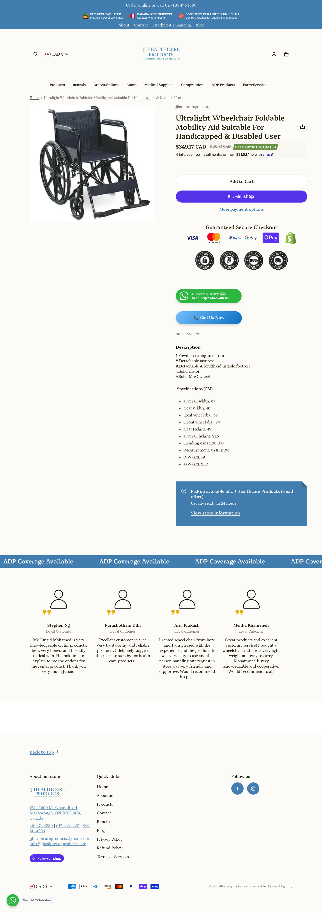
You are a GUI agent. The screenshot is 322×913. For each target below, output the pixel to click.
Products (57, 84)
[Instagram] (253, 788)
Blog (200, 25)
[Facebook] (237, 788)
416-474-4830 (41, 826)
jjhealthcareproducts (228, 886)
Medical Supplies (158, 84)
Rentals (79, 84)
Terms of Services (113, 857)
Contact (141, 25)
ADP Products (223, 84)
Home (34, 98)
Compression (192, 84)
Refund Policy (109, 848)
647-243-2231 (68, 826)
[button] (36, 54)
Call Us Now (208, 317)
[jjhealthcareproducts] (161, 54)
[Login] (274, 54)
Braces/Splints (106, 84)
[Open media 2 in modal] (92, 164)
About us (105, 795)
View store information (215, 513)
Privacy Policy (109, 839)
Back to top (42, 752)
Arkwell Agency (279, 886)
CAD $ (57, 54)
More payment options (241, 209)
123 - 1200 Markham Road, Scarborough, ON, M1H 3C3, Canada (55, 813)
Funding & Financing (171, 25)
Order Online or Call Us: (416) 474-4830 (161, 5)
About (124, 25)
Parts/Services (255, 84)
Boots (131, 84)
